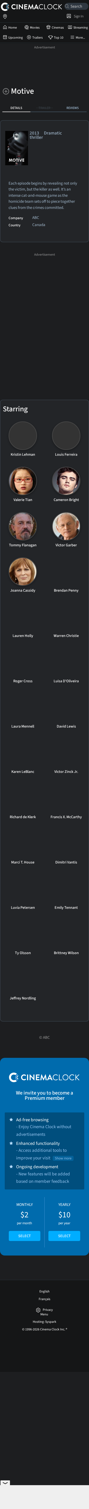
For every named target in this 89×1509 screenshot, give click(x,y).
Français (44, 1299)
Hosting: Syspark (44, 1322)
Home (12, 27)
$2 (24, 1220)
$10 (64, 1220)
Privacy (48, 1310)
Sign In (78, 16)
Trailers (37, 37)
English (44, 1291)
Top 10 (58, 37)
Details (16, 108)
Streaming (80, 27)
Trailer (44, 108)
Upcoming (15, 37)
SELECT (24, 1236)
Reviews (72, 108)
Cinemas (58, 27)
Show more (63, 1158)
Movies (35, 27)
